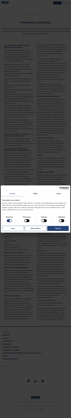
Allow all (58, 228)
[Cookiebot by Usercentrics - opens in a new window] (61, 188)
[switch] (26, 220)
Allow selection (35, 228)
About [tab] (59, 193)
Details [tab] (35, 193)
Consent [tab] (12, 193)
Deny (13, 228)
